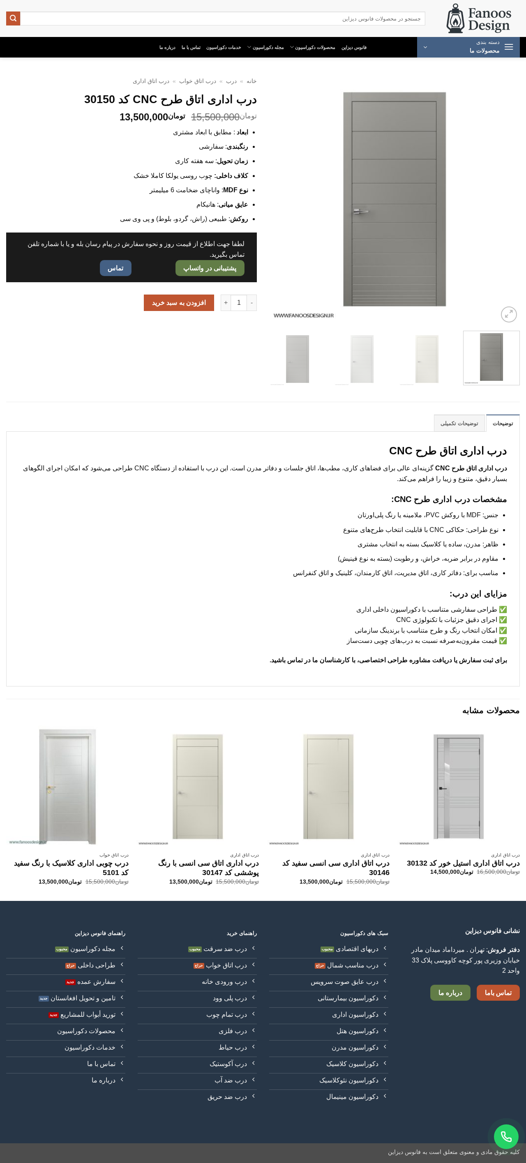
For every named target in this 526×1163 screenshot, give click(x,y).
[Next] (278, 199)
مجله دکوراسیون (268, 47)
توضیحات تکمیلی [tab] (459, 423)
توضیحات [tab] (503, 423)
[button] (468, 47)
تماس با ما (191, 47)
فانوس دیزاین (354, 47)
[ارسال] (13, 18)
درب (231, 81)
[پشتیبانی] (506, 1136)
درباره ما (167, 47)
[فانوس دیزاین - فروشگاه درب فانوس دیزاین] (479, 18)
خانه (252, 81)
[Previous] (504, 199)
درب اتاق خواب (197, 81)
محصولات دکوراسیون (315, 47)
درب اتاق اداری (151, 81)
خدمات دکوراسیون (223, 47)
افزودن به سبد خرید (179, 302)
